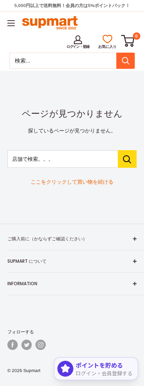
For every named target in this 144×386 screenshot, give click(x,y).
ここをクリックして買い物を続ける (72, 182)
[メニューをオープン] (11, 23)
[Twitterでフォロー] (26, 345)
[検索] (125, 61)
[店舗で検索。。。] (127, 159)
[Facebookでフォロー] (12, 345)
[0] (128, 41)
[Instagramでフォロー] (40, 345)
